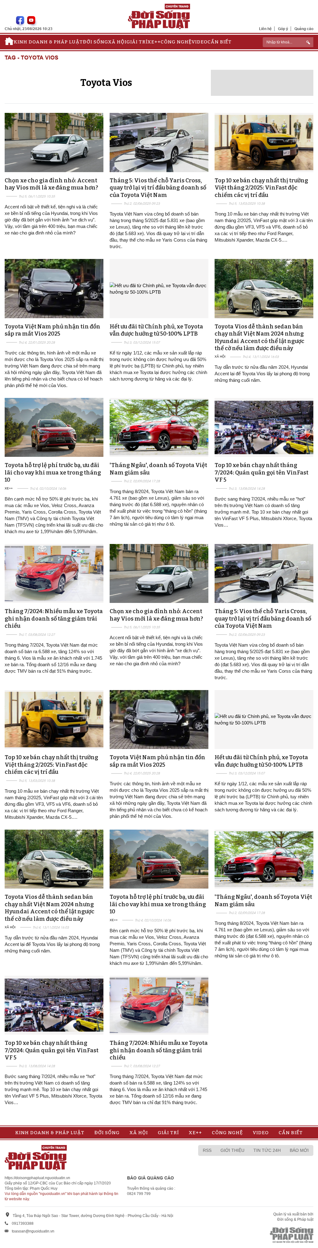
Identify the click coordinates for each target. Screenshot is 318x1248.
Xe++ (154, 42)
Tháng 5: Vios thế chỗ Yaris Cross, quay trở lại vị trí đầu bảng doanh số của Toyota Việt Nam (158, 187)
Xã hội (117, 42)
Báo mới (299, 1150)
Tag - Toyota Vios (31, 58)
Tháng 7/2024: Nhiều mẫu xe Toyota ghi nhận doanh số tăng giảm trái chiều (54, 618)
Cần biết (219, 42)
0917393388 (23, 1223)
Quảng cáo (303, 28)
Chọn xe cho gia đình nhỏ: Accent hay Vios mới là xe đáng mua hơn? (51, 184)
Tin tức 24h (267, 1150)
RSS (207, 1150)
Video (199, 42)
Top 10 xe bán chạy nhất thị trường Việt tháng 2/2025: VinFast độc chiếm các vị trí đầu (261, 187)
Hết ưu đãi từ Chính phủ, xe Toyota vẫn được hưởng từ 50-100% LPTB (156, 330)
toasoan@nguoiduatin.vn (33, 1231)
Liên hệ (265, 28)
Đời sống (95, 42)
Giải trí (137, 42)
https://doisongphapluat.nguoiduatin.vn (37, 1178)
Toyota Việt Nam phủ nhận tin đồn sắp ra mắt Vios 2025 (52, 330)
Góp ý (283, 28)
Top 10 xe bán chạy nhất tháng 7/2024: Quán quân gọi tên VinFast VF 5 (261, 472)
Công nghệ (176, 42)
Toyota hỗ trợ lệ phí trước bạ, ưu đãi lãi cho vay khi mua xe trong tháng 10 (53, 472)
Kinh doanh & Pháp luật (48, 42)
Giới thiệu (232, 1150)
